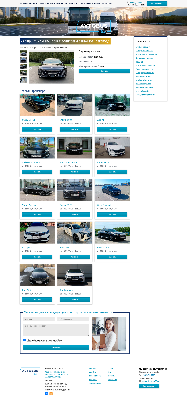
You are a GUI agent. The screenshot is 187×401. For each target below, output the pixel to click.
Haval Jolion (65, 247)
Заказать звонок (157, 3)
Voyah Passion (29, 205)
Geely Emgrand (104, 205)
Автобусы (33, 4)
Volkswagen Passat (31, 162)
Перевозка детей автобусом (146, 54)
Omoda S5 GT (66, 205)
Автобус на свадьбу (143, 47)
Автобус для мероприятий (145, 95)
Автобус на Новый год (144, 80)
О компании (107, 4)
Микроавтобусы (46, 4)
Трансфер (139, 62)
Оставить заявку (56, 347)
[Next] (72, 68)
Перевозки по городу (143, 76)
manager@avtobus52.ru (150, 381)
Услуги (82, 4)
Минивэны (58, 4)
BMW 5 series (66, 120)
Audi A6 (100, 120)
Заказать (104, 71)
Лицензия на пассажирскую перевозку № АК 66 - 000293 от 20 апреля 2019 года (56, 374)
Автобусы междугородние (145, 65)
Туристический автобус (144, 69)
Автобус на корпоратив (144, 51)
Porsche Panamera (68, 162)
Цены (88, 4)
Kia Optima (27, 247)
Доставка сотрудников (144, 58)
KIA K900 (26, 290)
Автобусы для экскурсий (145, 73)
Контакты (96, 4)
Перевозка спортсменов (145, 87)
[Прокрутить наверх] (8, 395)
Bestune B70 (103, 162)
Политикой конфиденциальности (38, 340)
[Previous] (30, 68)
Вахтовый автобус (142, 91)
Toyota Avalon (66, 290)
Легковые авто (71, 4)
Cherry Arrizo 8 (28, 120)
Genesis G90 (103, 247)
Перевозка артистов (143, 84)
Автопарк (24, 4)
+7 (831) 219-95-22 (136, 3)
